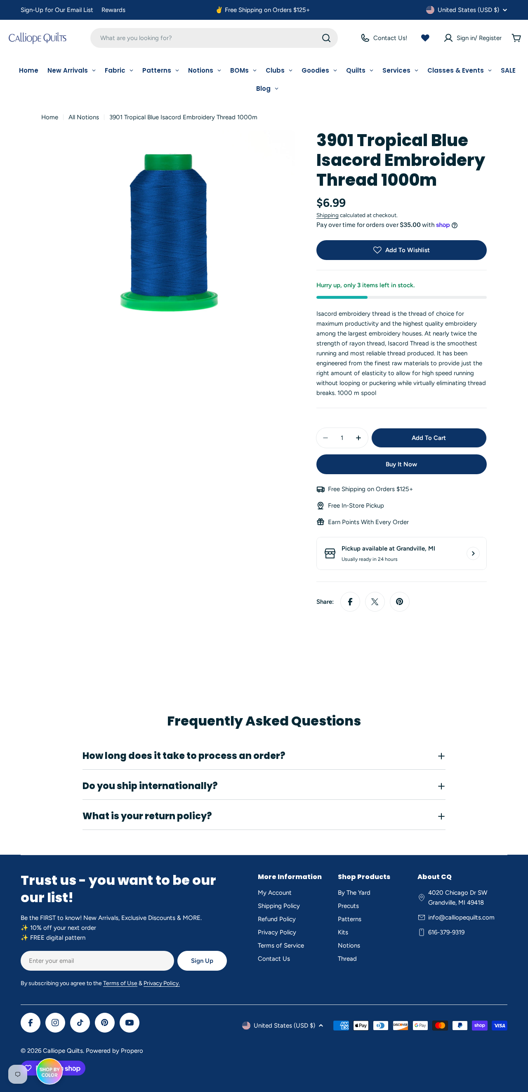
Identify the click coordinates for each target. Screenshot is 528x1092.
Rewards (113, 10)
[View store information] (473, 553)
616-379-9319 (446, 932)
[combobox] (214, 38)
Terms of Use (120, 983)
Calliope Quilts (63, 1050)
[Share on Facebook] (350, 602)
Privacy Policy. (162, 983)
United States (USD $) (468, 10)
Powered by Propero (114, 1050)
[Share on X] (375, 602)
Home (49, 117)
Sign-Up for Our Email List (57, 10)
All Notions (83, 117)
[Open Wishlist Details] (425, 38)
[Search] (326, 38)
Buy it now (401, 464)
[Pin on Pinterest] (400, 602)
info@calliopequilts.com (461, 917)
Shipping (327, 215)
